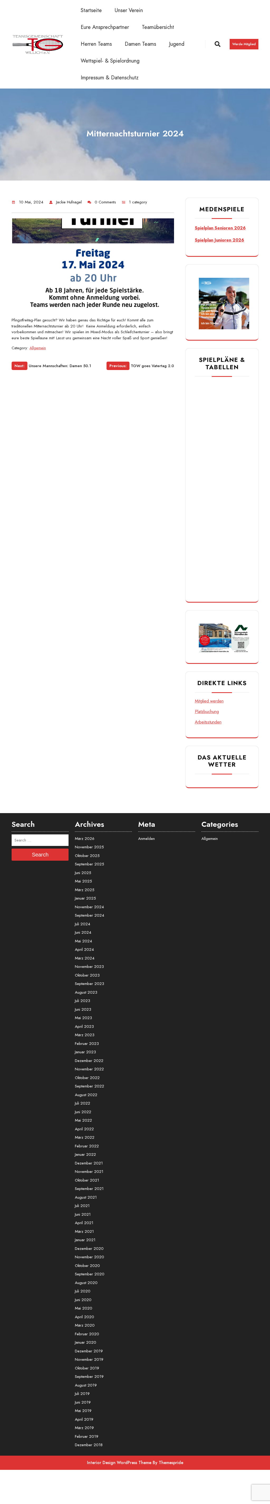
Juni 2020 (83, 1300)
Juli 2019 (82, 1394)
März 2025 (84, 890)
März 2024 (84, 958)
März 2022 (84, 1137)
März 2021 (84, 1231)
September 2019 (89, 1376)
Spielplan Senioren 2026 (220, 228)
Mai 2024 (83, 941)
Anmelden (146, 838)
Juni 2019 (83, 1402)
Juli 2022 (82, 1103)
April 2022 (84, 1129)
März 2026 (84, 838)
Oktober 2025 (87, 856)
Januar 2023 (85, 1052)
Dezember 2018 (89, 1445)
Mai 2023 (83, 1018)
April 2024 (84, 949)
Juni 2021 (83, 1214)
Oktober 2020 (87, 1266)
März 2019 (84, 1428)
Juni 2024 (83, 932)
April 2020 (84, 1317)
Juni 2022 (83, 1112)
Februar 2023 (87, 1043)
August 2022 (86, 1095)
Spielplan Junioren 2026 (219, 240)
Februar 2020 (87, 1334)
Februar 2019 (86, 1436)
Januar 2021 (85, 1240)
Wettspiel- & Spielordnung (110, 61)
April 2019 (84, 1419)
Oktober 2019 (87, 1368)
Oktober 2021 (87, 1180)
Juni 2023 (83, 1009)
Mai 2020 (83, 1308)
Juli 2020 (82, 1291)
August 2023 (86, 992)
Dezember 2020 (89, 1248)
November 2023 (89, 966)
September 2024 (89, 915)
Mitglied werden (209, 701)
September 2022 (89, 1086)
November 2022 (89, 1069)
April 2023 (84, 1026)
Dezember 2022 (89, 1061)
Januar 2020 (85, 1342)
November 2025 (89, 847)
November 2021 (89, 1171)
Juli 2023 (82, 1001)
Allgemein (38, 348)
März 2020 (85, 1325)
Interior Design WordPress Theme (119, 1463)
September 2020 (89, 1274)
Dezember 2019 (89, 1351)
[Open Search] (210, 44)
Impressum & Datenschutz (109, 77)
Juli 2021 (82, 1206)
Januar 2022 (85, 1154)
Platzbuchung (207, 712)
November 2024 (89, 907)
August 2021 (86, 1197)
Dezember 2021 (89, 1163)
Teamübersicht (158, 27)
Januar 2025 (85, 898)
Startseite (91, 10)
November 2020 (89, 1257)
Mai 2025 (83, 881)
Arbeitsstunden (208, 722)
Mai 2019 (83, 1411)
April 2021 (84, 1223)
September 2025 (89, 864)
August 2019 (86, 1385)
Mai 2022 (83, 1120)
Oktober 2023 (87, 975)
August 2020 (86, 1283)
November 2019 (89, 1359)
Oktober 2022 (87, 1078)
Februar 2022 (87, 1146)
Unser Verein (129, 10)
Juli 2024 (82, 924)
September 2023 (89, 984)
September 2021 (89, 1189)
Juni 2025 (83, 873)
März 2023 (84, 1035)
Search (40, 855)
